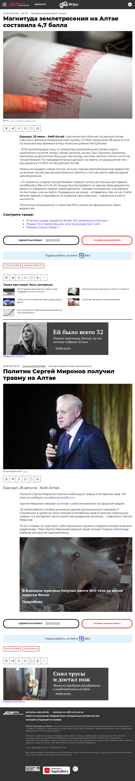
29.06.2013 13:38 (10, 13)
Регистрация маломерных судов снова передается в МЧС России (37, 290)
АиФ (25, 471)
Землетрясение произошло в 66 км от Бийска (105, 289)
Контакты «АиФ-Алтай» (37, 712)
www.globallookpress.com (23, 120)
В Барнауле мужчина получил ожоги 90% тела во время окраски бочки (72, 593)
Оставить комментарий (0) (107, 240)
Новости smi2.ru (14, 356)
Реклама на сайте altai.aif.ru (68, 712)
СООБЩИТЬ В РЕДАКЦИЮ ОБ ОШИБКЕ (43, 720)
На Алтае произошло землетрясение (101, 299)
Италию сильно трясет (42, 227)
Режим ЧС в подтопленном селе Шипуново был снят (63, 224)
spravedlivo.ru (65, 497)
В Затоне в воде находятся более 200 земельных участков (67, 220)
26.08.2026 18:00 (11, 366)
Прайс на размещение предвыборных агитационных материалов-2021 (62, 716)
